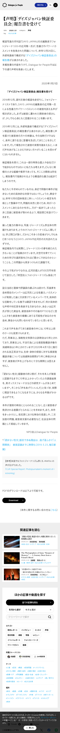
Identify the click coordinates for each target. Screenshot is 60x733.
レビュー (36, 635)
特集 (27, 635)
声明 (29, 30)
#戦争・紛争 (30, 563)
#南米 (8, 702)
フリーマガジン (13, 645)
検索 (49, 617)
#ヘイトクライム (38, 667)
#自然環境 (9, 678)
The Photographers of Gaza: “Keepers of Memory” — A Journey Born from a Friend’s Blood (37, 555)
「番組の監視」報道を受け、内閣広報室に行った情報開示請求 (38, 538)
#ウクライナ (20, 698)
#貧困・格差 (31, 671)
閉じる (31, 728)
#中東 (31, 695)
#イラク (41, 691)
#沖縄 (20, 691)
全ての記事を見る (30, 602)
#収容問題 (27, 667)
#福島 (14, 691)
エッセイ (38, 630)
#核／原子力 (49, 678)
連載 (20, 635)
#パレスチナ (47, 563)
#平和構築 (19, 674)
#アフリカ (38, 695)
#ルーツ (19, 681)
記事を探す (50, 5)
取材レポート (41, 560)
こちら (53, 510)
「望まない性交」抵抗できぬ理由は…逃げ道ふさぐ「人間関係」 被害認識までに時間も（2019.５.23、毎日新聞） (29, 444)
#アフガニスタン (21, 695)
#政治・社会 (25, 544)
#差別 (14, 667)
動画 (24, 645)
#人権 (23, 563)
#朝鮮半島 (33, 691)
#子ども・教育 (25, 577)
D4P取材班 (41, 656)
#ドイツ (28, 698)
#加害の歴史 (10, 681)
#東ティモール (48, 695)
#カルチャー (19, 678)
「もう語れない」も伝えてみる (36, 570)
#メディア (33, 544)
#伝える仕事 (12, 34)
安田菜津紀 (33, 542)
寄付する (40, 5)
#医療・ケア (10, 674)
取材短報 (42, 542)
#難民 (20, 667)
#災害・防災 (34, 577)
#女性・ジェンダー (41, 674)
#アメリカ (36, 698)
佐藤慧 (33, 560)
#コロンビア (45, 698)
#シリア (48, 691)
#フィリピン (10, 698)
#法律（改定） (30, 678)
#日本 (48, 544)
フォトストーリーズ (31, 640)
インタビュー (44, 575)
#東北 (23, 580)
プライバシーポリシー (48, 717)
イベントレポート (14, 640)
